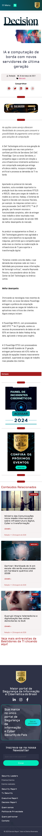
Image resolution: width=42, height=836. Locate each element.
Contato (5, 821)
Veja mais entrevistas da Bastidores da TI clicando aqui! (19, 641)
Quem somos (8, 808)
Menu (7, 5)
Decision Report (9, 802)
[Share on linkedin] (21, 88)
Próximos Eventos (8, 780)
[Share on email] (27, 88)
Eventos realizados (8, 784)
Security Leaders (10, 776)
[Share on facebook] (9, 88)
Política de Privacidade (12, 812)
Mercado (22, 78)
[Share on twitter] (15, 88)
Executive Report (10, 798)
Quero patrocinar (10, 817)
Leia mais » (7, 529)
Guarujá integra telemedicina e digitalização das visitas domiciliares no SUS (20, 618)
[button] (32, 722)
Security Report (9, 789)
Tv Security (7, 793)
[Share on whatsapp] (32, 88)
